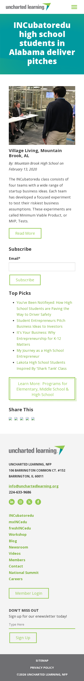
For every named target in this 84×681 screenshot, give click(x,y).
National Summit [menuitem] (24, 572)
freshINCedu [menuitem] (20, 528)
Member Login (28, 593)
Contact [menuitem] (16, 566)
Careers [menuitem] (15, 578)
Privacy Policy (42, 667)
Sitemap (42, 660)
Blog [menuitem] (13, 540)
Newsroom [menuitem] (18, 547)
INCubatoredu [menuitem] (21, 515)
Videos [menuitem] (15, 553)
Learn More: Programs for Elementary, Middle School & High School (42, 389)
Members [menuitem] (17, 559)
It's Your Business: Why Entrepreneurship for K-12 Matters (39, 338)
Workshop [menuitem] (18, 534)
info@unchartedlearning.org (34, 486)
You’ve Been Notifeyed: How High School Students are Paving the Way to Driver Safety (44, 308)
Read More (25, 233)
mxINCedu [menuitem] (18, 522)
